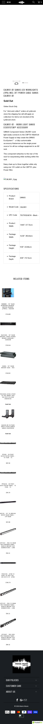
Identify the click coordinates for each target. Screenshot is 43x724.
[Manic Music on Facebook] (17, 700)
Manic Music (24, 706)
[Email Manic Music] (25, 700)
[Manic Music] (21, 2)
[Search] (33, 2)
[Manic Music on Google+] (21, 700)
